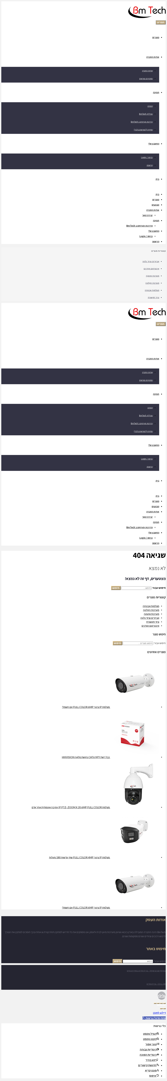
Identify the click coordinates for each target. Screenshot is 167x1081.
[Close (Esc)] (164, 1003)
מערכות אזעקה (152, 275)
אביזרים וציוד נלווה (151, 261)
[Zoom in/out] (155, 1003)
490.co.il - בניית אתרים (156, 984)
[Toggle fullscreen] (158, 1003)
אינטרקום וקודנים (151, 268)
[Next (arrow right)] (161, 1008)
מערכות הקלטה (152, 283)
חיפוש (115, 587)
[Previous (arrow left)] (164, 1008)
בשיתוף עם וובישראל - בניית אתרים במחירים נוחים (146, 971)
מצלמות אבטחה (152, 290)
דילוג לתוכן (159, 1012)
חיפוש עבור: (159, 643)
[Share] (161, 1003)
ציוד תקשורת (153, 297)
